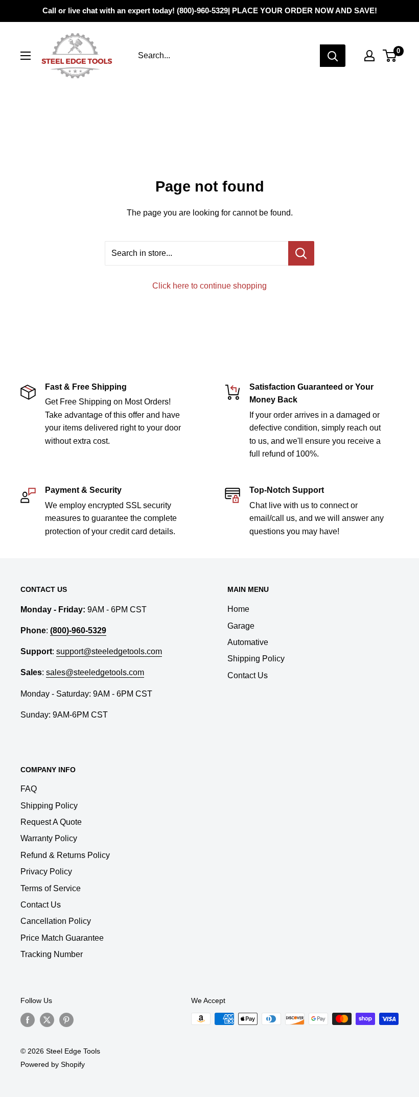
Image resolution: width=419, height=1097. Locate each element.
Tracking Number (51, 954)
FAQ (28, 788)
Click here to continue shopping (209, 285)
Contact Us (247, 675)
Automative (247, 642)
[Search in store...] (301, 253)
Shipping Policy (256, 658)
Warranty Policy (48, 838)
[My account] (369, 55)
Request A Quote (51, 822)
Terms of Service (50, 888)
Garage (240, 626)
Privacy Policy (46, 871)
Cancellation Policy (55, 921)
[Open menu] (25, 56)
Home (238, 609)
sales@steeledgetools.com (95, 672)
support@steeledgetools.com (109, 651)
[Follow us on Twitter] (47, 1020)
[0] (390, 56)
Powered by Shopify (52, 1064)
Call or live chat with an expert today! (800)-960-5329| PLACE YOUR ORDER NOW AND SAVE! (209, 10)
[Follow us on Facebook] (27, 1020)
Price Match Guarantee (62, 938)
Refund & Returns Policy (65, 855)
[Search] (332, 55)
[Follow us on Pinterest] (66, 1020)
